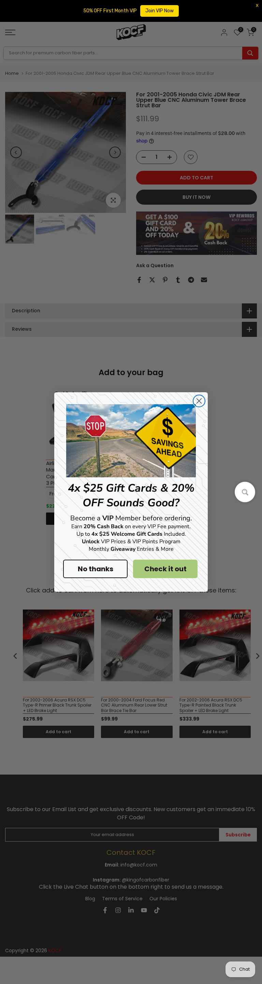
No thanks (95, 569)
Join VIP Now (159, 11)
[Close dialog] (199, 401)
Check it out (165, 569)
